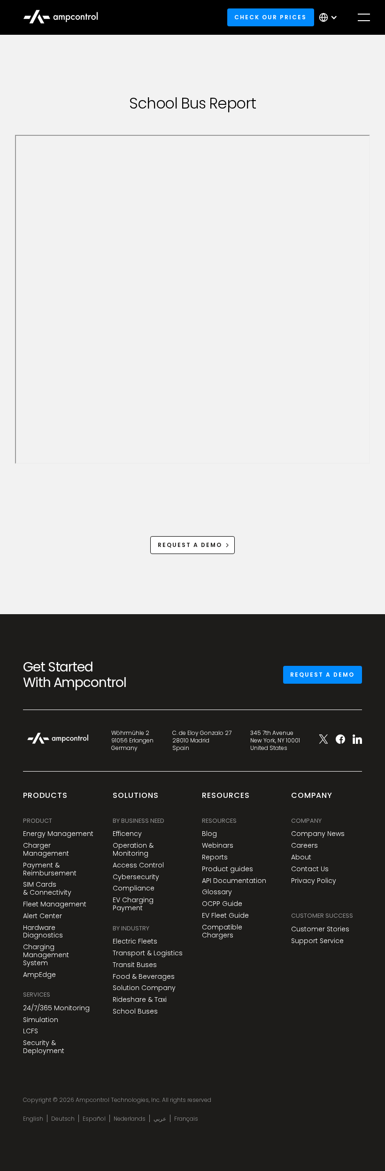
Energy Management (58, 834)
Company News (318, 834)
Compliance (133, 888)
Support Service (317, 941)
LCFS (30, 1031)
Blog (209, 834)
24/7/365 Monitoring (56, 1008)
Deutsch (63, 1119)
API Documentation (234, 881)
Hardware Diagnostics (43, 932)
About (301, 857)
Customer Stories (320, 929)
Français (186, 1119)
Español (94, 1119)
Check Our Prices (270, 17)
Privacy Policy (313, 881)
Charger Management (46, 850)
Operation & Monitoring (133, 850)
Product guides (227, 869)
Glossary (217, 892)
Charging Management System (46, 955)
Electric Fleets (135, 941)
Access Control (138, 865)
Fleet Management (54, 904)
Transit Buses (135, 965)
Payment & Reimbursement (50, 869)
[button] (330, 17)
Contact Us (310, 869)
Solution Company (144, 988)
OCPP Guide (222, 904)
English (33, 1119)
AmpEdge (39, 975)
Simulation (40, 1020)
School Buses (135, 1011)
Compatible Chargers (222, 931)
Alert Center (42, 916)
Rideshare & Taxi (140, 1000)
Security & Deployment (43, 1047)
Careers (304, 846)
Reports (215, 857)
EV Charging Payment (133, 904)
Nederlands (130, 1119)
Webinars (217, 846)
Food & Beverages (144, 977)
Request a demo (322, 675)
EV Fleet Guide (225, 916)
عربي (160, 1119)
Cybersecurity (136, 877)
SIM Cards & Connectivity (47, 889)
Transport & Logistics (148, 953)
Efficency (127, 834)
